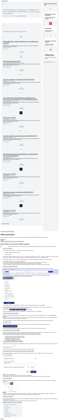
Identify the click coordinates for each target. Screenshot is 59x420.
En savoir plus (3, 239)
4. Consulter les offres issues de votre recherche (11, 330)
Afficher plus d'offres (5, 223)
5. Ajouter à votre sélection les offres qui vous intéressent (12, 341)
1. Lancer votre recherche (7, 248)
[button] (21, 44)
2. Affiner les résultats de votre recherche (10, 266)
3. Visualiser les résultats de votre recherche (10, 313)
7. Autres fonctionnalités (7, 378)
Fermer (2, 240)
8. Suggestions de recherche (8, 396)
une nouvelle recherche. (21, 15)
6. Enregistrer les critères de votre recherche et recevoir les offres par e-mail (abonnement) (18, 351)
